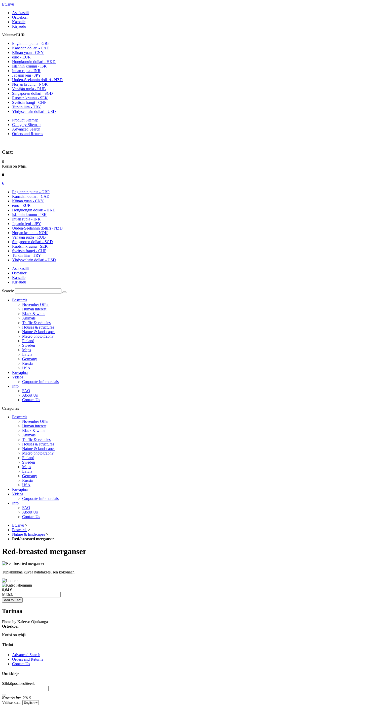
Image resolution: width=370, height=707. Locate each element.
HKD (34, 61)
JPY (26, 75)
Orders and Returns (27, 134)
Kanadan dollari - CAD (31, 196)
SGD (32, 93)
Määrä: (7, 594)
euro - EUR (21, 205)
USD (34, 111)
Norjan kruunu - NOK (30, 233)
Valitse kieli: (11, 702)
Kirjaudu (19, 26)
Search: (8, 291)
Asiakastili (20, 13)
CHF (29, 102)
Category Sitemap (26, 124)
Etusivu (8, 4)
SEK (30, 98)
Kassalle (18, 22)
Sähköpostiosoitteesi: (18, 683)
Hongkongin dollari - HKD (34, 210)
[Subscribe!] (4, 694)
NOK (30, 84)
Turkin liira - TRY (26, 255)
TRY (26, 107)
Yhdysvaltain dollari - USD (34, 260)
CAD (31, 48)
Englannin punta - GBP (31, 192)
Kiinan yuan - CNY (28, 201)
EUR (21, 57)
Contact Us (21, 664)
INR (26, 71)
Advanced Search (26, 129)
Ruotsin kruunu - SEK (30, 246)
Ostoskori (19, 17)
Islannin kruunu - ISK (29, 214)
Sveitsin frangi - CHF (29, 251)
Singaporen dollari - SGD (32, 242)
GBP (31, 43)
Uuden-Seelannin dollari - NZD (37, 228)
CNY (28, 52)
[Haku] (64, 292)
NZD (37, 80)
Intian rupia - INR (26, 219)
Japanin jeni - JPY (26, 223)
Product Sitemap (25, 120)
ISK (29, 66)
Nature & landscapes (28, 534)
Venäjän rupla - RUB (29, 237)
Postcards (19, 530)
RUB (29, 89)
